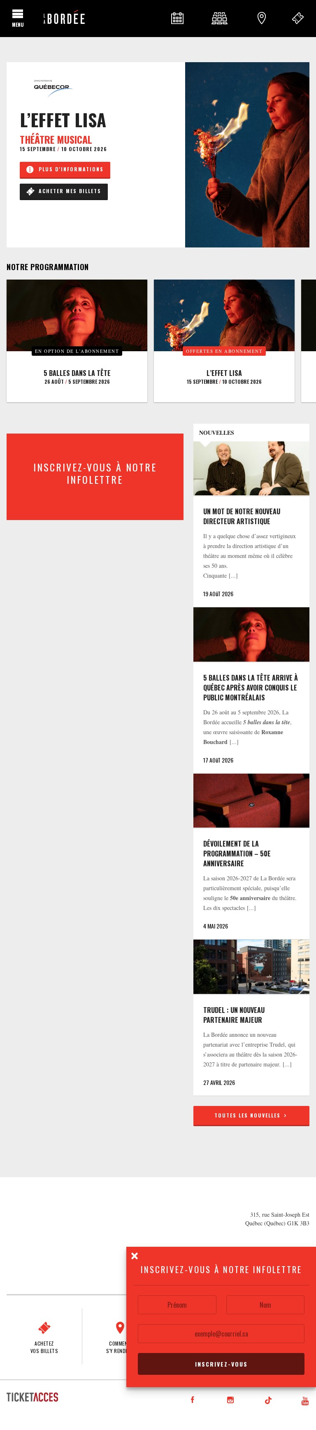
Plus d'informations (69, 169)
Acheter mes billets (68, 190)
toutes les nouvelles (248, 1115)
